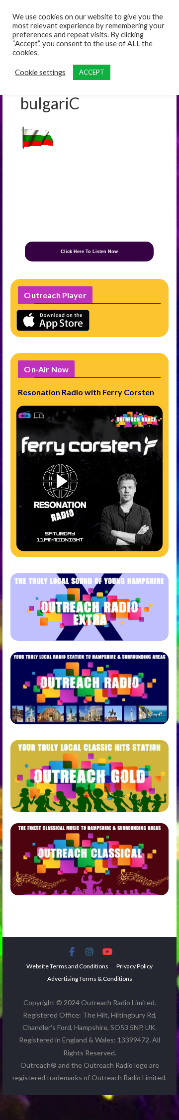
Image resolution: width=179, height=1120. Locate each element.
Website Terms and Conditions (67, 966)
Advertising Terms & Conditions (89, 978)
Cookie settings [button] (40, 72)
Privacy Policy (134, 966)
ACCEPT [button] (91, 72)
